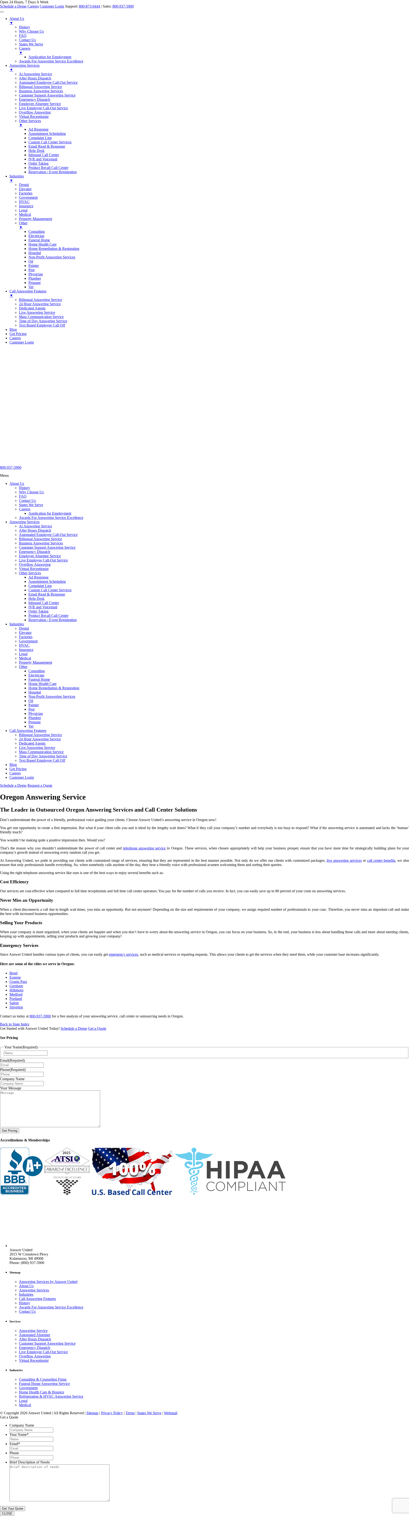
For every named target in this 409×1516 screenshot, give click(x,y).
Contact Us (27, 501)
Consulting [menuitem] (36, 232)
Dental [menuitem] (24, 185)
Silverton (16, 1007)
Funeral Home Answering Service (44, 1384)
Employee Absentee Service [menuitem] (40, 104)
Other (23, 667)
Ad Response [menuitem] (38, 129)
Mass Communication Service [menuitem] (41, 317)
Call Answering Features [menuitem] (27, 293)
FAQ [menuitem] (23, 36)
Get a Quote (97, 1028)
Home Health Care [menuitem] (42, 244)
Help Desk (36, 599)
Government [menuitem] (28, 197)
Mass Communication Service (41, 752)
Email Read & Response (46, 594)
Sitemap (92, 1413)
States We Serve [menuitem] (31, 44)
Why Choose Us (31, 492)
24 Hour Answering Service (40, 739)
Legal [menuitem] (23, 210)
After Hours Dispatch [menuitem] (35, 78)
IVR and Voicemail (42, 607)
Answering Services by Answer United (48, 1282)
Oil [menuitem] (30, 261)
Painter (33, 705)
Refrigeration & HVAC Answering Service (51, 1396)
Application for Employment (49, 513)
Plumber (34, 718)
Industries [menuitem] (16, 178)
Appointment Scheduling (47, 581)
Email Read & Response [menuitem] (46, 146)
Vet (30, 726)
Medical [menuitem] (25, 214)
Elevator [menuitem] (25, 189)
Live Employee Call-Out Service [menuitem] (43, 108)
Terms (130, 1413)
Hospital (34, 692)
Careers (33, 6)
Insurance (26, 650)
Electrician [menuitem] (36, 236)
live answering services (344, 860)
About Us (16, 484)
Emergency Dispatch (34, 552)
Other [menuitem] (23, 225)
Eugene (15, 977)
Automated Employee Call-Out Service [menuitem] (48, 82)
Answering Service (33, 1330)
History (24, 488)
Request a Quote (39, 785)
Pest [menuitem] (31, 270)
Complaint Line (40, 586)
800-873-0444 (89, 6)
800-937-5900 (123, 6)
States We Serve (31, 505)
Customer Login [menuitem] (21, 342)
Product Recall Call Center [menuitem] (48, 168)
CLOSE (7, 1513)
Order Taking (38, 611)
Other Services (30, 573)
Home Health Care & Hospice (41, 1392)
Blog (13, 765)
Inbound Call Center (43, 603)
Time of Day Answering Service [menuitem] (43, 321)
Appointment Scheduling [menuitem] (47, 134)
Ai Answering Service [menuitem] (35, 74)
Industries (16, 624)
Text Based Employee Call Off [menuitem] (42, 325)
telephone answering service (144, 848)
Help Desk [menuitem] (36, 151)
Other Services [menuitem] (30, 123)
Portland (15, 999)
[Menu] (2, 12)
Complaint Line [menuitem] (40, 138)
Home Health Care (42, 684)
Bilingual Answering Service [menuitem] (40, 87)
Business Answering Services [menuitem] (41, 91)
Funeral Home (39, 679)
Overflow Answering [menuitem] (35, 112)
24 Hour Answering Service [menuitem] (40, 304)
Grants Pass (18, 982)
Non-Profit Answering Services (51, 696)
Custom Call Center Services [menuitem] (49, 142)
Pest (31, 709)
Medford (15, 994)
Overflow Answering (35, 564)
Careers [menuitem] (24, 50)
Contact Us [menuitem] (27, 40)
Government (28, 641)
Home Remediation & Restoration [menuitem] (53, 249)
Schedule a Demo (13, 6)
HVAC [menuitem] (24, 202)
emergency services (123, 954)
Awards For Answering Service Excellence (51, 518)
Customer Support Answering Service (47, 547)
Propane (34, 722)
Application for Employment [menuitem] (49, 57)
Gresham (16, 986)
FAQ (23, 496)
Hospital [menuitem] (34, 253)
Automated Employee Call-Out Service (48, 535)
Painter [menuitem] (33, 266)
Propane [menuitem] (34, 283)
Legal (23, 654)
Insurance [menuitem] (26, 206)
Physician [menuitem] (35, 274)
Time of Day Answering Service (43, 756)
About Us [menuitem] (16, 21)
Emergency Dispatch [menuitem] (34, 99)
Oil (30, 701)
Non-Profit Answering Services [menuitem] (51, 257)
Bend (13, 973)
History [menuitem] (24, 27)
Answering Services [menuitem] (24, 67)
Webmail (170, 1413)
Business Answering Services (41, 543)
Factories (25, 637)
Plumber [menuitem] (34, 278)
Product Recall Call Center (48, 616)
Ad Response (38, 577)
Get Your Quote (12, 1508)
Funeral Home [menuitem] (39, 240)
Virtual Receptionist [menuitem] (34, 117)
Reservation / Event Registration (52, 620)
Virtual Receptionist (34, 569)
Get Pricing (18, 769)
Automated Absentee (34, 1335)
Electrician (36, 675)
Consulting (36, 671)
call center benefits (381, 860)
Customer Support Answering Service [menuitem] (47, 95)
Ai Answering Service (35, 526)
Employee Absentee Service (40, 556)
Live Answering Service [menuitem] (37, 312)
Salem (14, 1003)
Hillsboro (16, 990)
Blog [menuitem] (13, 329)
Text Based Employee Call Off (42, 760)
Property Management (35, 662)
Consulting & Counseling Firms (43, 1379)
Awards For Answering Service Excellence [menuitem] (51, 61)
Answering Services (24, 522)
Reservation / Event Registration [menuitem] (52, 172)
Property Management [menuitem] (35, 219)
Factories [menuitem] (25, 193)
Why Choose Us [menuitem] (31, 31)
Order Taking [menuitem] (38, 163)
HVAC (24, 645)
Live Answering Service (37, 748)
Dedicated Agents (32, 743)
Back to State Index (14, 1024)
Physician (35, 714)
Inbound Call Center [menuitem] (43, 155)
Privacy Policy (112, 1413)
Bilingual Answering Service (40, 539)
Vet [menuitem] (30, 287)
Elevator (25, 633)
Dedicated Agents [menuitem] (32, 308)
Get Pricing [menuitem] (18, 334)
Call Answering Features (27, 731)
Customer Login (52, 6)
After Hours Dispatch (35, 530)
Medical (25, 658)
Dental (24, 628)
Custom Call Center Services (49, 590)
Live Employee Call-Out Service (43, 560)
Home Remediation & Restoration (53, 688)
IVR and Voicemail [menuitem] (42, 159)
